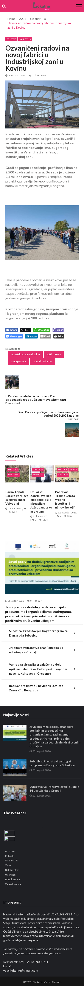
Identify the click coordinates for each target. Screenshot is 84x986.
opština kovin (54, 354)
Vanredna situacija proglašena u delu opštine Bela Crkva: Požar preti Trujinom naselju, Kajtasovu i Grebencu (38, 669)
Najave (73, 469)
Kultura (62, 469)
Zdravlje (38, 474)
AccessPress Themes (49, 982)
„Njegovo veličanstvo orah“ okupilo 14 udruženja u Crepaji (36, 650)
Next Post (73, 419)
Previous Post (12, 403)
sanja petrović (18, 361)
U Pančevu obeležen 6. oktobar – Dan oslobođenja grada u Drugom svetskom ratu (35, 397)
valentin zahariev (42, 361)
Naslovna (25, 39)
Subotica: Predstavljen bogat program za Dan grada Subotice (38, 633)
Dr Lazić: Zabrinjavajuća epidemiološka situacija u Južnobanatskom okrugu (41, 501)
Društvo (11, 39)
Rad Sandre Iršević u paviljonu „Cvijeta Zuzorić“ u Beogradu (36, 688)
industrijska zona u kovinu (25, 354)
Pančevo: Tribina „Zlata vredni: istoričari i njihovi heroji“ (65, 499)
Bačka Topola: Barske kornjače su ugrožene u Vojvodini (16, 497)
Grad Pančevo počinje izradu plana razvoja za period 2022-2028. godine (48, 413)
